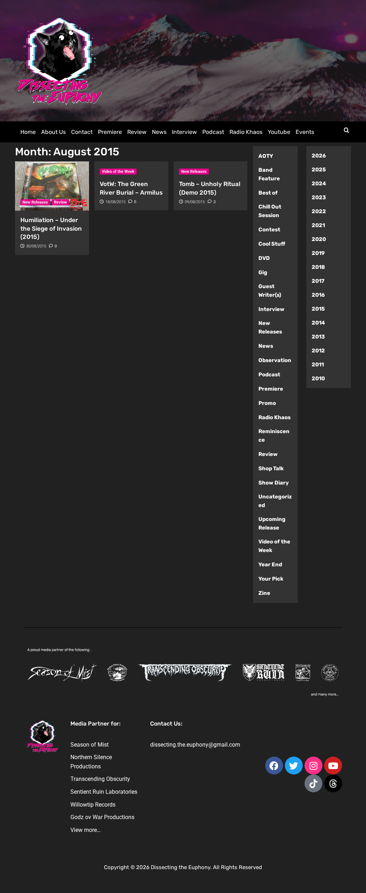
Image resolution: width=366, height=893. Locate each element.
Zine (264, 593)
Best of (268, 193)
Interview (184, 132)
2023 (319, 197)
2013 (318, 336)
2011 (318, 364)
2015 (318, 309)
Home (28, 132)
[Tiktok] (313, 783)
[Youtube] (333, 765)
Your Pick (270, 579)
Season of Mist (89, 744)
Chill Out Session (269, 211)
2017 (318, 281)
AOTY (265, 156)
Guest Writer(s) (269, 290)
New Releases (35, 202)
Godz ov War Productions (102, 817)
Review (137, 132)
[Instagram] (313, 765)
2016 (318, 295)
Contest (269, 229)
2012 (318, 350)
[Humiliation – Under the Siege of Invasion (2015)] (52, 186)
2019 (318, 253)
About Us (53, 132)
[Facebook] (274, 765)
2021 (318, 225)
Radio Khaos (245, 132)
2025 (319, 169)
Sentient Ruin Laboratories (103, 791)
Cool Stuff (271, 244)
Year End (270, 564)
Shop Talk (271, 468)
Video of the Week (118, 171)
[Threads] (333, 783)
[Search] (346, 130)
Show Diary (273, 483)
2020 (319, 239)
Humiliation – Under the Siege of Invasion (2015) (51, 228)
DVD (264, 258)
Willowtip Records (92, 804)
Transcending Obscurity (100, 779)
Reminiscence (274, 435)
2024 (319, 183)
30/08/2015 (36, 246)
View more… (85, 830)
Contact (82, 132)
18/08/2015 (115, 202)
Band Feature (269, 174)
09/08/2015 (195, 202)
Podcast (213, 132)
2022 (319, 211)
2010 (318, 378)
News (159, 132)
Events (305, 132)
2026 (319, 155)
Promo (267, 403)
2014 (318, 323)
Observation (274, 360)
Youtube (279, 132)
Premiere (110, 132)
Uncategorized (275, 500)
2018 (318, 267)
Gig (262, 272)
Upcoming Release (272, 523)
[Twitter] (294, 765)
